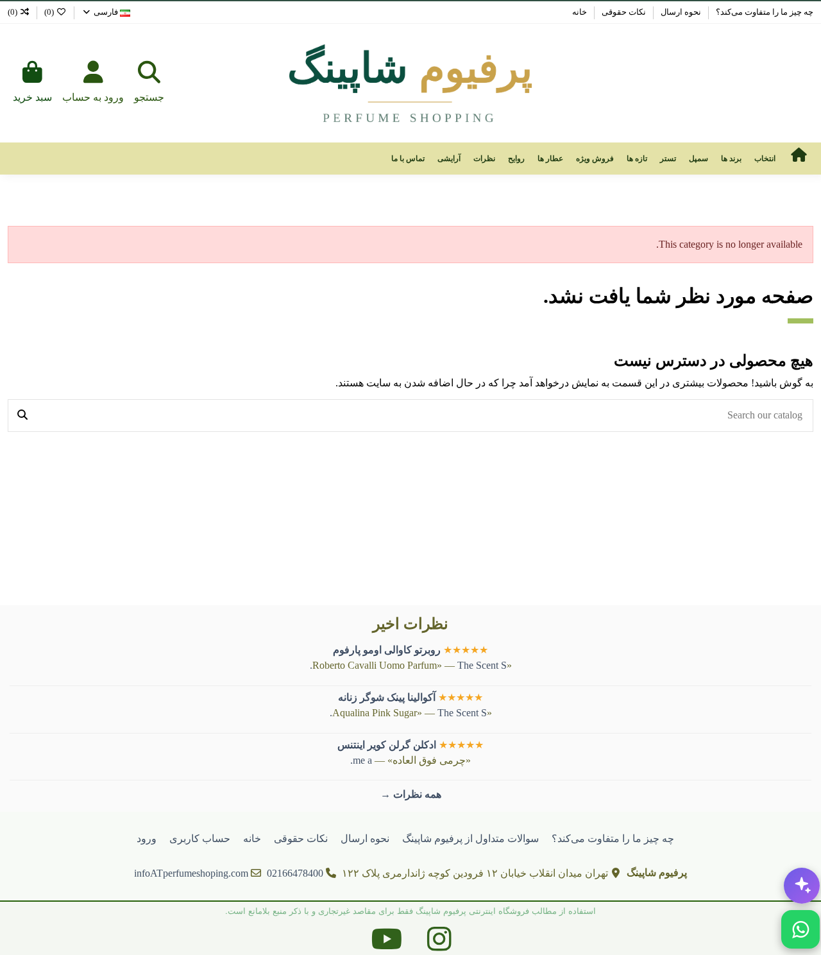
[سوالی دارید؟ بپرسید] (802, 886)
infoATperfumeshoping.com (191, 873)
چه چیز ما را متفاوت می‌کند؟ (763, 12)
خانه (579, 12)
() (49, 12)
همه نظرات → (410, 794)
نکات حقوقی (623, 12)
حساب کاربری (199, 838)
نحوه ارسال (680, 12)
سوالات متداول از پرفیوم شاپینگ (470, 838)
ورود (147, 838)
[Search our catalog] (22, 416)
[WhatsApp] (800, 929)
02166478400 (295, 873)
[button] (765, 158)
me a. (361, 760)
